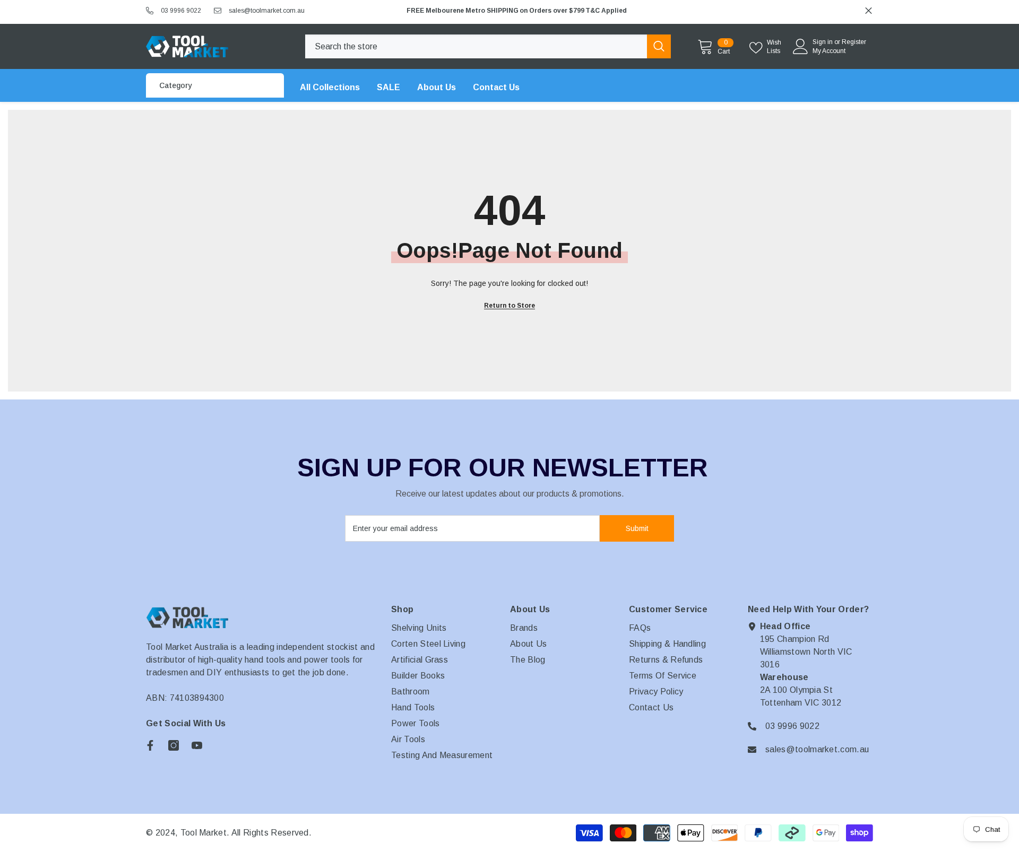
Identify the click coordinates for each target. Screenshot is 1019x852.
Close (868, 10)
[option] (636, 11)
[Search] (488, 46)
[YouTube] (197, 745)
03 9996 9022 (181, 10)
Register (854, 42)
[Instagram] (173, 745)
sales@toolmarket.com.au (267, 10)
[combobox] (476, 46)
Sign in (823, 42)
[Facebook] (150, 745)
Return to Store (509, 305)
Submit (637, 528)
